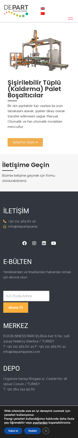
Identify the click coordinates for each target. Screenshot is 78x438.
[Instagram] (34, 243)
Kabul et (13, 431)
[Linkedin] (44, 243)
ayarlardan (40, 423)
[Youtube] (53, 243)
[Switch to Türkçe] (43, 13)
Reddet (32, 431)
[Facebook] (24, 243)
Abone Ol (15, 307)
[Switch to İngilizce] (43, 8)
